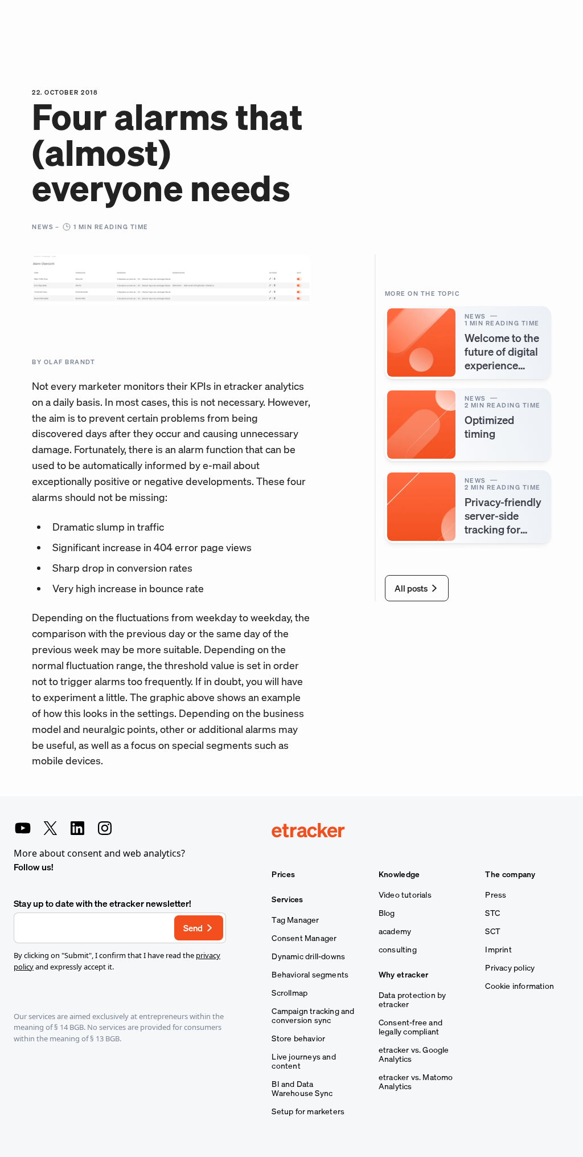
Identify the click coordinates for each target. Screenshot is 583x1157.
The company (510, 874)
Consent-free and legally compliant (410, 1027)
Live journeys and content (303, 1061)
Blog (387, 913)
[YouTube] (23, 828)
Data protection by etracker (412, 1000)
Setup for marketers (308, 1111)
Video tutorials (405, 894)
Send (193, 928)
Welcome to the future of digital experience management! (502, 358)
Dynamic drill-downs (308, 956)
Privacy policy (510, 967)
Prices (283, 874)
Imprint (498, 949)
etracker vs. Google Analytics (414, 1054)
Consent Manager (304, 938)
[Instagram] (105, 828)
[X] (50, 828)
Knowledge (399, 874)
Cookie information (519, 986)
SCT (492, 931)
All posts (411, 588)
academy (395, 931)
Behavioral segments (310, 974)
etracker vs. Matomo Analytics (416, 1082)
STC (492, 913)
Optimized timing (489, 427)
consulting (398, 949)
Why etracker (404, 974)
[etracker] (420, 831)
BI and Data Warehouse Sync (302, 1088)
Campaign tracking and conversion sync (313, 1016)
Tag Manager (295, 919)
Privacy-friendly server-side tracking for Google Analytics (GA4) (503, 529)
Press (495, 894)
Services (287, 899)
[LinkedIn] (77, 828)
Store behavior (298, 1038)
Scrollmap (289, 992)
